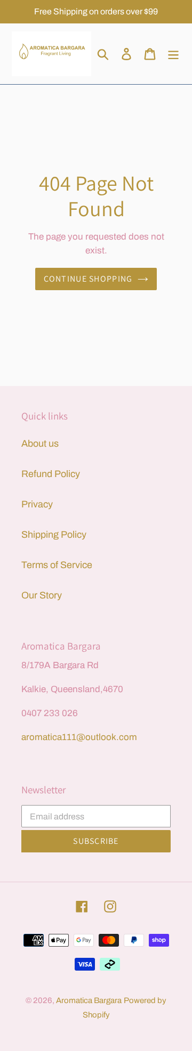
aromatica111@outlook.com (79, 737)
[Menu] (173, 53)
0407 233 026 (49, 713)
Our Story (41, 595)
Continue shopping (88, 278)
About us (40, 443)
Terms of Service (56, 565)
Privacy (37, 504)
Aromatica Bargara (89, 1000)
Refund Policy (50, 474)
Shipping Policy (53, 534)
